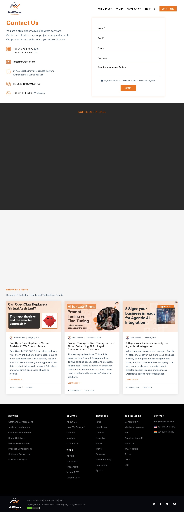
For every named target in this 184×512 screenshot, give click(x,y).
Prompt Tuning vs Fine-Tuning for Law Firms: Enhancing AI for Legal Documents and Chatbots (91, 346)
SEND (128, 88)
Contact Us (72, 443)
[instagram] (174, 504)
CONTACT (159, 416)
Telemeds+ (72, 461)
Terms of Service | (35, 500)
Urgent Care (73, 477)
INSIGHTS (150, 8)
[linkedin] (154, 504)
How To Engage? (76, 427)
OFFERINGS (104, 8)
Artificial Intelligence (19, 427)
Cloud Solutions (16, 438)
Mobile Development (19, 443)
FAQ (61, 500)
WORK (119, 8)
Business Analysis (17, 459)
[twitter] (167, 504)
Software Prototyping (19, 454)
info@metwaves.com (24, 61)
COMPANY (133, 8)
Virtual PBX (73, 472)
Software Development (20, 421)
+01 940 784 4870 (23, 48)
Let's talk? (168, 8)
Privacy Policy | (52, 500)
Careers (71, 432)
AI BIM (70, 456)
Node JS (129, 443)
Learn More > (16, 379)
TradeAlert (72, 467)
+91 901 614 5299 (22, 52)
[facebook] (160, 504)
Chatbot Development (20, 432)
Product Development (20, 448)
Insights (71, 438)
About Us (72, 421)
